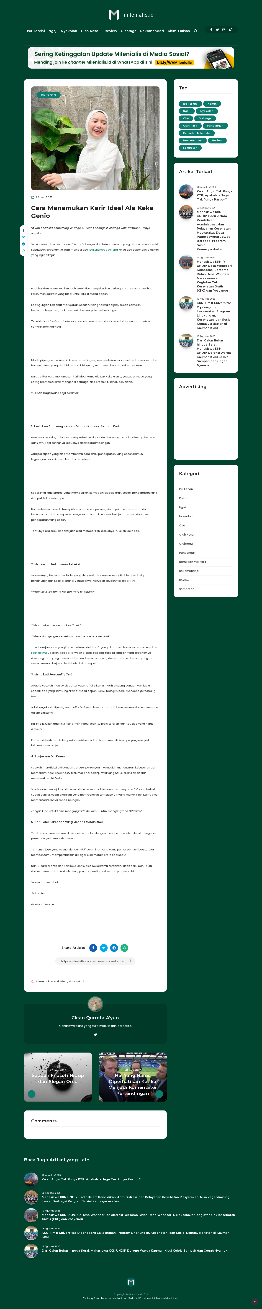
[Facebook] (211, 29)
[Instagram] (223, 29)
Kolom (212, 103)
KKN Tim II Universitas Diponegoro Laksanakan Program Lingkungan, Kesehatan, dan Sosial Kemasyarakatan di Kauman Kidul (214, 315)
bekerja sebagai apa (103, 249)
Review (111, 31)
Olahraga (129, 31)
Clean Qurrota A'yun (95, 1017)
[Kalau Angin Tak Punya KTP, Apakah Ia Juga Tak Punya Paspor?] (186, 191)
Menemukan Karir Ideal (51, 981)
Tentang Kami (91, 1298)
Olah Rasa (89, 31)
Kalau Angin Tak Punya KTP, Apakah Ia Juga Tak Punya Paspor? (214, 195)
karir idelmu (39, 653)
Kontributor (145, 1298)
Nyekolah (69, 31)
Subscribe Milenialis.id (166, 1298)
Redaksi (132, 1298)
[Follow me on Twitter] (95, 1034)
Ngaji (52, 31)
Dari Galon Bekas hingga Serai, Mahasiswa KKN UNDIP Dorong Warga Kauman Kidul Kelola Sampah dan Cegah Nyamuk (214, 353)
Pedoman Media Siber (113, 1298)
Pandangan (215, 125)
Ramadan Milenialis (196, 133)
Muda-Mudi (76, 981)
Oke (186, 118)
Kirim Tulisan (179, 31)
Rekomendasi (152, 31)
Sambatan (190, 147)
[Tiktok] (230, 30)
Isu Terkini (36, 31)
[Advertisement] (100, 271)
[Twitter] (217, 29)
